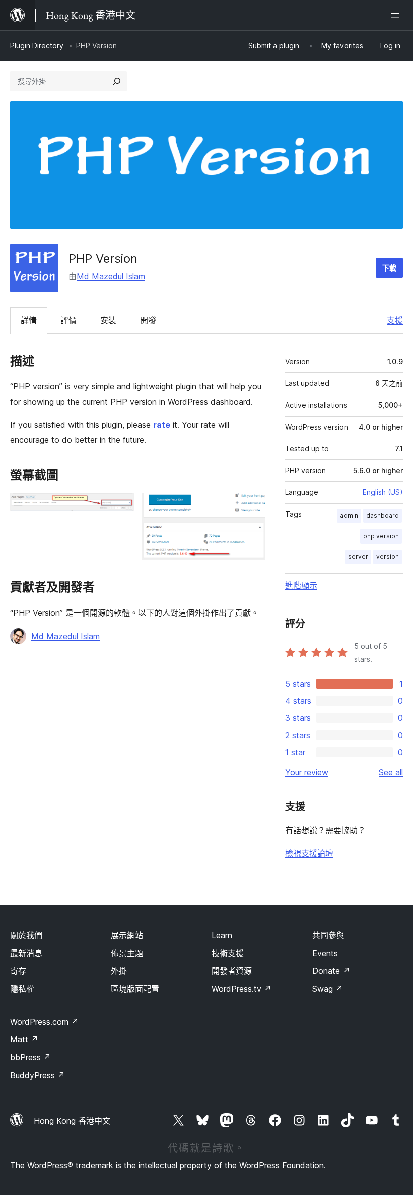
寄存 (18, 971)
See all (391, 772)
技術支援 (228, 953)
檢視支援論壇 (309, 853)
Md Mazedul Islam (111, 276)
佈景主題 (127, 953)
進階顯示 (301, 585)
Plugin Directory (36, 45)
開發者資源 (232, 971)
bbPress (30, 1057)
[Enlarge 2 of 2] (252, 506)
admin (349, 515)
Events (325, 953)
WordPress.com (44, 1022)
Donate (331, 971)
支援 (395, 320)
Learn (222, 935)
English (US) (383, 492)
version (387, 556)
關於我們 (26, 935)
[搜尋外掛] (117, 81)
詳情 (29, 320)
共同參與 (328, 935)
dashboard (382, 515)
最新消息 (26, 953)
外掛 (119, 971)
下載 (389, 267)
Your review (306, 772)
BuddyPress (37, 1075)
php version (381, 536)
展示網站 (127, 935)
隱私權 (22, 989)
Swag (327, 989)
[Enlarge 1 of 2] (120, 506)
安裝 (108, 320)
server (358, 556)
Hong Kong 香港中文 (72, 1121)
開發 (148, 320)
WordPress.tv (241, 989)
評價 (68, 320)
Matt (24, 1039)
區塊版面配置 (135, 989)
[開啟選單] (397, 15)
